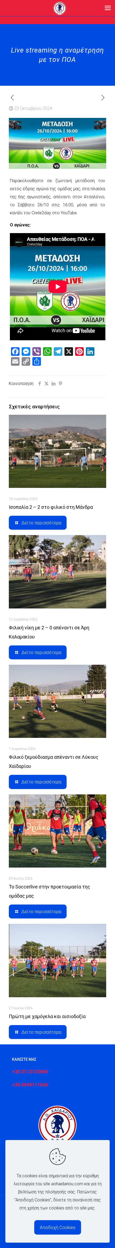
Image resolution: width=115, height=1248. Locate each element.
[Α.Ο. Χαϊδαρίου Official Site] (59, 8)
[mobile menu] (107, 8)
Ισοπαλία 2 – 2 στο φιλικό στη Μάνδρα (51, 507)
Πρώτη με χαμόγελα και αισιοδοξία (47, 1016)
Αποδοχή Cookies (57, 1227)
